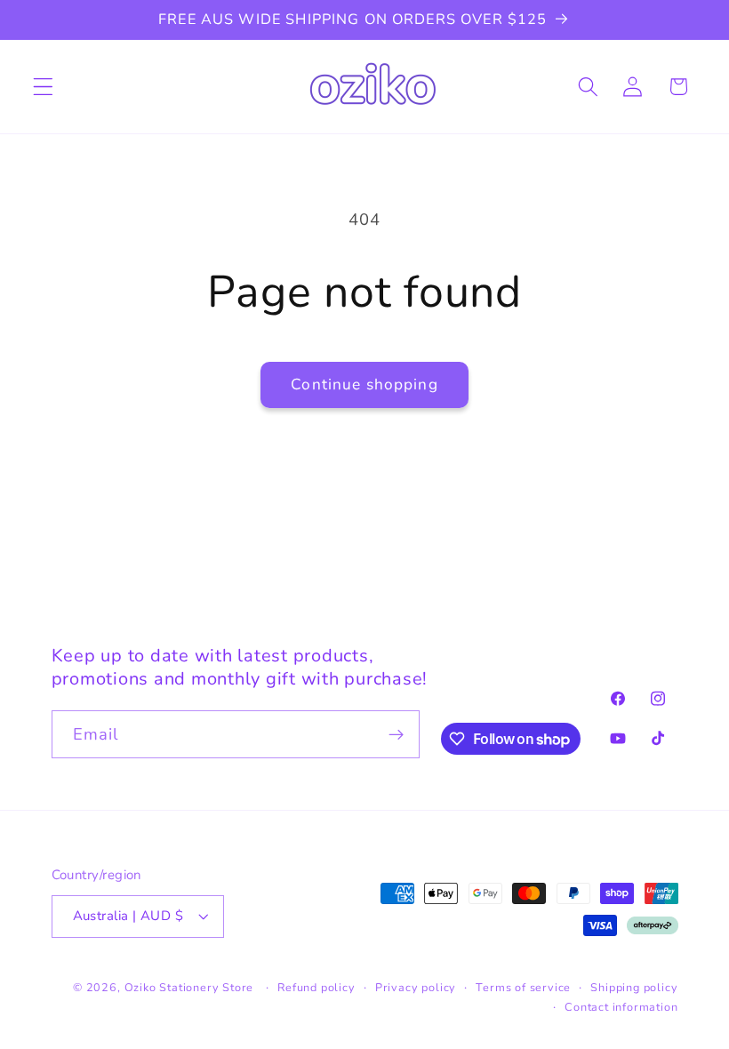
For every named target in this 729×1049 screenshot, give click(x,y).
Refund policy (316, 987)
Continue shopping (364, 384)
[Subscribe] (396, 734)
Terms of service (523, 987)
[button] (43, 86)
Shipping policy (633, 987)
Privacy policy (415, 987)
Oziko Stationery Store (189, 987)
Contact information (621, 1006)
